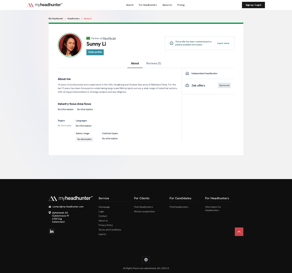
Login (101, 211)
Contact (103, 216)
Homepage (104, 207)
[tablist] (146, 63)
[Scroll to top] (239, 231)
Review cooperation (144, 211)
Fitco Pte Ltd (109, 38)
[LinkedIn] (52, 231)
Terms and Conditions (110, 229)
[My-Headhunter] (47, 5)
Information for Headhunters (213, 208)
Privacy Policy (106, 225)
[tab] (135, 63)
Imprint (102, 234)
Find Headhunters (143, 207)
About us (103, 220)
